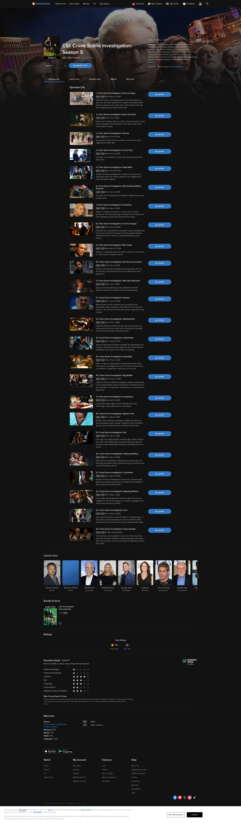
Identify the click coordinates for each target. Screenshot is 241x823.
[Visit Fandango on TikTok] (194, 797)
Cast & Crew (74, 79)
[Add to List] (60, 623)
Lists (103, 766)
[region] (120, 814)
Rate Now (127, 649)
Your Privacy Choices (175, 815)
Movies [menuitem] (86, 4)
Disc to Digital (107, 773)
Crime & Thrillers (50, 727)
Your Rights (37, 812)
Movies (46, 770)
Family (104, 770)
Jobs (133, 793)
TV (45, 773)
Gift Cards (106, 781)
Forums (134, 777)
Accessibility (136, 789)
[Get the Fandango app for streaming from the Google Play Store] (65, 751)
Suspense (61, 724)
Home (46, 766)
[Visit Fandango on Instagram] (190, 797)
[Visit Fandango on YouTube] (180, 797)
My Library (77, 766)
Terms (50, 810)
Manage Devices (79, 777)
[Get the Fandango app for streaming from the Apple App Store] (50, 751)
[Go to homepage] (41, 4)
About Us (135, 766)
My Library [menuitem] (104, 4)
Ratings (113, 79)
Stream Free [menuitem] (60, 4)
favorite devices (175, 67)
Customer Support (138, 773)
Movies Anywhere (109, 777)
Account (76, 770)
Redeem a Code (79, 781)
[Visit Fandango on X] (185, 797)
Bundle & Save (95, 79)
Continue (194, 815)
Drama (53, 724)
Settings (76, 773)
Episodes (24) (54, 79)
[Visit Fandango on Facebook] (175, 797)
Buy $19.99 (82, 66)
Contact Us (135, 781)
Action (46, 724)
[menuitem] (172, 4)
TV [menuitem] (94, 4)
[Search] (207, 4)
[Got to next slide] (197, 576)
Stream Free (48, 777)
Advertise (135, 785)
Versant (22, 810)
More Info (130, 79)
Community (114, 649)
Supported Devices (138, 770)
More (150, 62)
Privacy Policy (86, 810)
